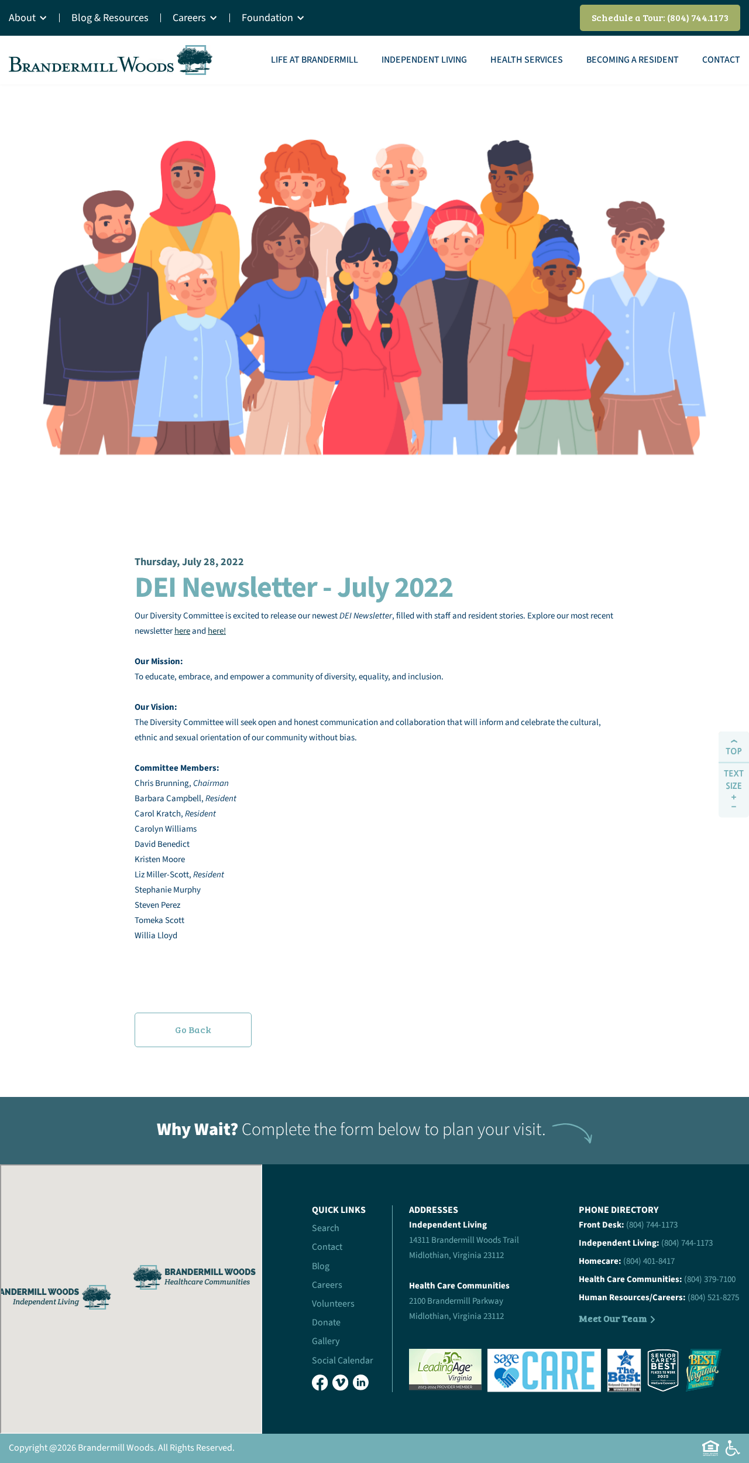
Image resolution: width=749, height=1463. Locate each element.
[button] (34, 18)
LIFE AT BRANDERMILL (314, 59)
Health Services (526, 59)
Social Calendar (342, 1360)
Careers (189, 18)
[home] (111, 60)
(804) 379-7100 (710, 1279)
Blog (320, 1266)
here (182, 631)
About (22, 18)
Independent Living (424, 59)
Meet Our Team (613, 1318)
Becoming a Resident (632, 59)
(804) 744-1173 (652, 1225)
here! (217, 631)
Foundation (267, 18)
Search (325, 1228)
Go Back (193, 1029)
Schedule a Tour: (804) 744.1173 (660, 17)
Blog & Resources (110, 18)
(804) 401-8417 (649, 1261)
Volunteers (333, 1303)
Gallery (325, 1341)
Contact (721, 59)
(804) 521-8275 (713, 1297)
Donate (326, 1322)
